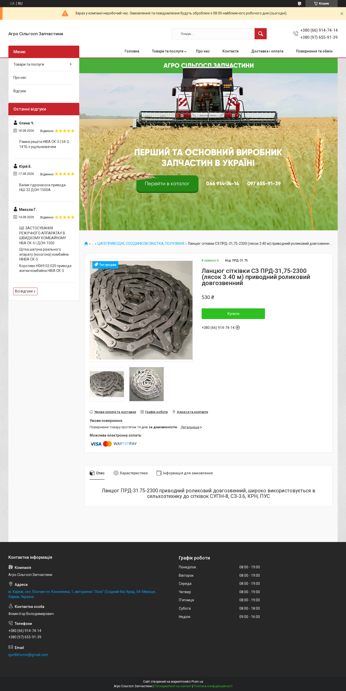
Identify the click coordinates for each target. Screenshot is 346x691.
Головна (132, 51)
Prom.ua (197, 681)
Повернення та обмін (314, 51)
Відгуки (19, 91)
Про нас (203, 51)
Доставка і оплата (267, 51)
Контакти (230, 51)
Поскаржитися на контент (172, 686)
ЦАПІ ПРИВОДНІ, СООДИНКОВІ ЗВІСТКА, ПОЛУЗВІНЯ (141, 244)
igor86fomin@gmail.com (28, 655)
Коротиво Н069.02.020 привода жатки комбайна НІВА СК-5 (45, 268)
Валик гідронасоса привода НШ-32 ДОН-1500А (42, 187)
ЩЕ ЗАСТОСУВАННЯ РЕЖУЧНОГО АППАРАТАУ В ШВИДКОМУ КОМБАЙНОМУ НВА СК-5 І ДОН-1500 (42, 235)
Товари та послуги (167, 51)
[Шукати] (261, 33)
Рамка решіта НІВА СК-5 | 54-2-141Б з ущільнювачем (44, 144)
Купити (233, 314)
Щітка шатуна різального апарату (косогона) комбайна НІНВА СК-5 (44, 254)
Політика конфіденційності (213, 686)
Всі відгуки (24, 291)
